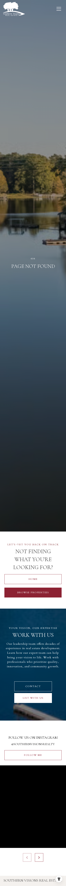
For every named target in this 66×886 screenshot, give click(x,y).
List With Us (33, 698)
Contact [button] (33, 686)
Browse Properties (33, 592)
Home (33, 579)
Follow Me (33, 755)
